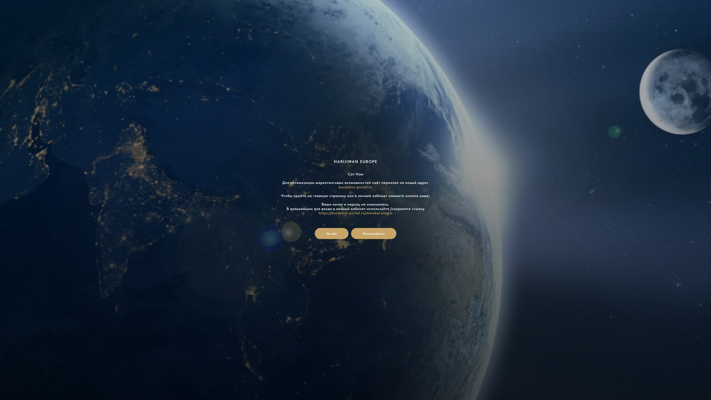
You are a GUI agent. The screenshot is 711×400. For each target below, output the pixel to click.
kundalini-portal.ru (355, 187)
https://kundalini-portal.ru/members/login (356, 213)
